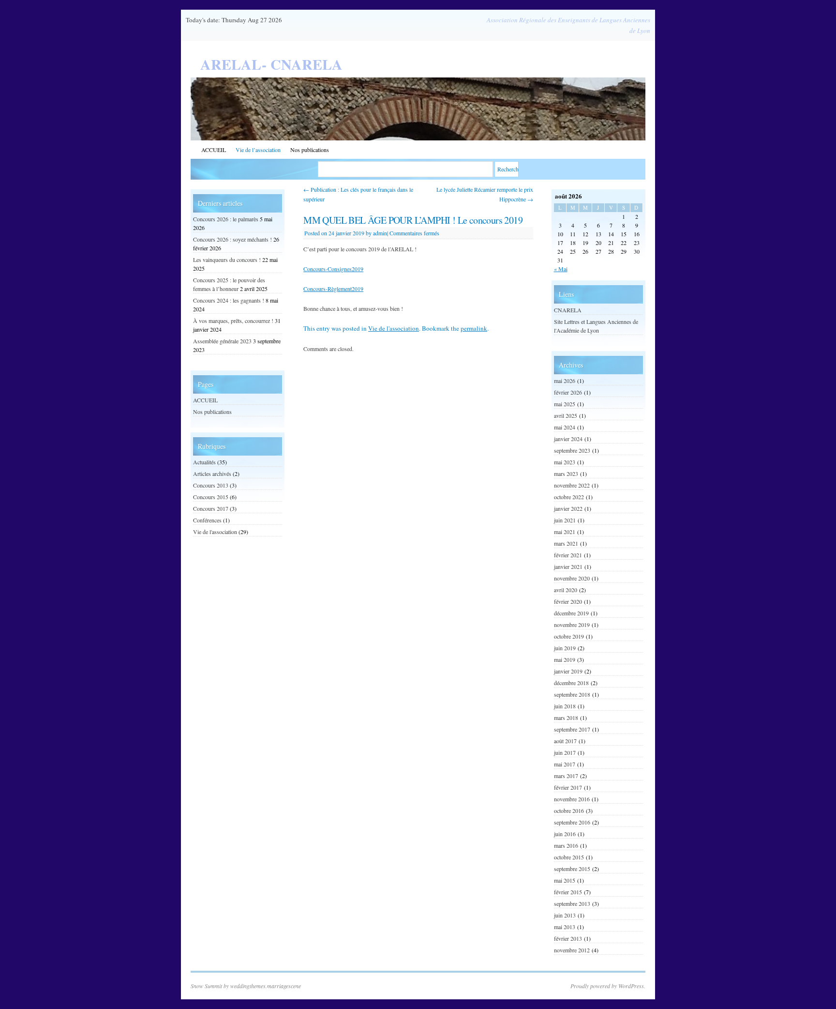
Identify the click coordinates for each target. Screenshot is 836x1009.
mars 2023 (566, 473)
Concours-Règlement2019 (333, 288)
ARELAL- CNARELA (271, 64)
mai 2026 (564, 380)
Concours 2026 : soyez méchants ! (232, 239)
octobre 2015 (569, 857)
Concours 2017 (210, 508)
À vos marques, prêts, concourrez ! (233, 320)
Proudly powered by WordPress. (607, 986)
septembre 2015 (572, 868)
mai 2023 (564, 462)
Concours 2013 (210, 485)
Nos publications (309, 149)
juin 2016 (565, 834)
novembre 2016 (572, 799)
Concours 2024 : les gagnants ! (228, 300)
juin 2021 (565, 520)
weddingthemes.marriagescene (265, 986)
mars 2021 (566, 543)
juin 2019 (565, 648)
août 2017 (565, 741)
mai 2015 (564, 880)
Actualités (204, 462)
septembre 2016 (572, 822)
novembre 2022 (572, 485)
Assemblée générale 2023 (222, 341)
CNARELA (568, 310)
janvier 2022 (568, 508)
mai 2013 (564, 927)
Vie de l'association (393, 328)
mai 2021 (564, 531)
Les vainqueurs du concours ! (227, 259)
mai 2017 (564, 764)
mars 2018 (566, 717)
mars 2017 (566, 776)
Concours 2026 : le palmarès (225, 219)
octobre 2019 (569, 636)
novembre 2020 (572, 578)
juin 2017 (565, 752)
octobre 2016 (569, 810)
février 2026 (568, 392)
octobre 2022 (569, 497)
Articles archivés (212, 473)
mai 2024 (564, 427)
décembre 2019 (571, 613)
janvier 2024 (568, 439)
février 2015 (568, 892)
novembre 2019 (572, 624)
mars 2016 (566, 845)
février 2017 (568, 787)
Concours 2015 (210, 497)
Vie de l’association (258, 149)
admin (380, 233)
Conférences (207, 520)
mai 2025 (564, 404)
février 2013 (568, 938)
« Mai (560, 269)
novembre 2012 (572, 950)
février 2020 (568, 601)
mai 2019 (564, 659)
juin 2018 (565, 706)
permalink (474, 328)
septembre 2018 (572, 694)
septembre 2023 (572, 450)
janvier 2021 (568, 566)
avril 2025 (565, 415)
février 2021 (568, 555)
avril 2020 (565, 590)
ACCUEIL (213, 149)
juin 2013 (565, 915)
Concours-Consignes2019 (333, 269)
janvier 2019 (568, 671)
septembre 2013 (572, 903)
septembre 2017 (572, 729)
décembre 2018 (571, 683)
